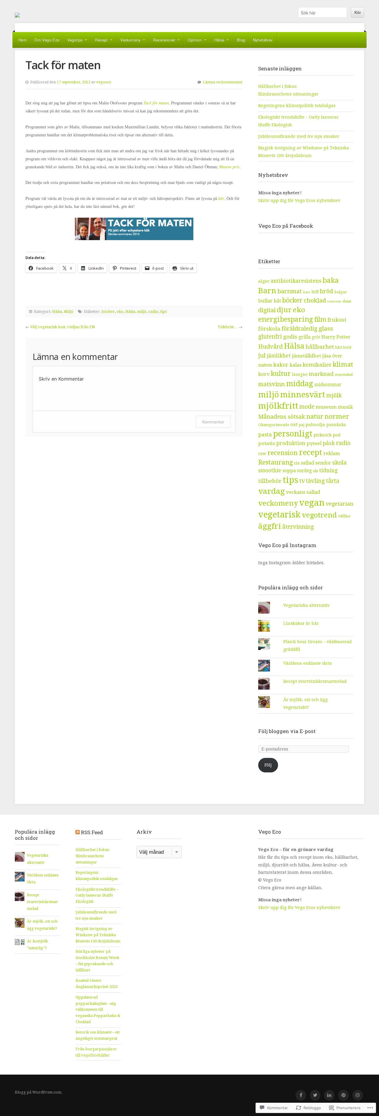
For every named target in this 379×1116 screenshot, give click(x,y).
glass (326, 328)
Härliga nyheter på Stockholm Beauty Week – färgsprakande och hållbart (97, 960)
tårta (332, 481)
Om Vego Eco (46, 40)
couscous (334, 301)
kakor (280, 365)
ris (297, 463)
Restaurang (275, 462)
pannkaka (336, 424)
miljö (142, 311)
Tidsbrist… (228, 327)
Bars (306, 292)
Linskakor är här (301, 623)
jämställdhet (306, 356)
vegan (312, 503)
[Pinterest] (343, 1095)
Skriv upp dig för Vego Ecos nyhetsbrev (299, 200)
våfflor (344, 516)
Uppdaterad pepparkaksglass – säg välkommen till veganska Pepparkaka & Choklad (98, 1009)
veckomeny (278, 503)
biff (315, 291)
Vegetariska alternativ (306, 605)
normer (337, 416)
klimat (343, 364)
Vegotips (75, 40)
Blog (241, 40)
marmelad (344, 375)
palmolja (315, 424)
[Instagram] (357, 1095)
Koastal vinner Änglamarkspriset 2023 (97, 983)
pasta (265, 435)
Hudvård (270, 346)
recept (310, 452)
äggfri (269, 525)
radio (153, 311)
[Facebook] (301, 1095)
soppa (289, 470)
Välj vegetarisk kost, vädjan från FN (62, 327)
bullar (265, 301)
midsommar (327, 384)
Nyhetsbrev (263, 40)
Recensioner (164, 40)
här (221, 198)
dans (347, 301)
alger (263, 281)
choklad (315, 300)
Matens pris (229, 166)
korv (264, 374)
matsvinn (271, 384)
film (320, 319)
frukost (336, 320)
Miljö (68, 311)
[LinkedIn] (329, 1095)
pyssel (314, 443)
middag (299, 383)
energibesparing (285, 320)
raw (262, 453)
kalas (295, 365)
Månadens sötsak (281, 416)
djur (284, 310)
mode (306, 406)
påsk (329, 443)
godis (290, 337)
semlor (323, 463)
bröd (326, 291)
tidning (328, 470)
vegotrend (319, 515)
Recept (101, 40)
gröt (316, 337)
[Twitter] (315, 1095)
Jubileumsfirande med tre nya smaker (298, 136)
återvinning (298, 526)
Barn (267, 290)
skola (339, 462)
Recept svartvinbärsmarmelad (315, 681)
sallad (307, 463)
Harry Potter (336, 337)
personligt (292, 433)
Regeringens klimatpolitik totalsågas (296, 105)
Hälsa (219, 40)
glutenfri (270, 336)
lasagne (300, 374)
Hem (22, 40)
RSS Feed (92, 832)
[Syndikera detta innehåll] (78, 832)
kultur (281, 373)
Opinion (195, 40)
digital (267, 310)
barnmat (289, 291)
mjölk (334, 395)
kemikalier (317, 365)
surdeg (304, 470)
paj (301, 425)
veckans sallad (303, 492)
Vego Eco (17, 15)
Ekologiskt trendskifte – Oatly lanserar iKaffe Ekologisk (97, 895)
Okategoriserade (273, 425)
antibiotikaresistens (296, 281)
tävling (315, 481)
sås (315, 471)
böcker (108, 311)
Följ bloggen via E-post (287, 731)
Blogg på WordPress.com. (38, 1092)
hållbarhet (320, 347)
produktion (291, 443)
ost (294, 424)
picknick (323, 435)
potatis (266, 443)
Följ (268, 765)
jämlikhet (279, 356)
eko (120, 311)
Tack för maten (156, 103)
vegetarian (340, 504)
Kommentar (213, 421)
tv (302, 481)
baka (330, 280)
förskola (269, 329)
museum (326, 407)
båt (277, 301)
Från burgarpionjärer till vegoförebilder (96, 1052)
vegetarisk (279, 515)
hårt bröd (343, 347)
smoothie (269, 470)
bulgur (340, 292)
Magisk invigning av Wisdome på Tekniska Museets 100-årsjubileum (98, 934)
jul (262, 355)
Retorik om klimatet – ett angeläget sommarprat (98, 1035)
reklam (331, 453)
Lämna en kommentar (223, 82)
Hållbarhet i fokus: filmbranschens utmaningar (93, 855)
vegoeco (103, 82)
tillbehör (270, 481)
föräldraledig (299, 328)
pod (337, 435)
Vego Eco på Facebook (285, 225)
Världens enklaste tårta (307, 663)
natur (314, 416)
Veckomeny (130, 40)
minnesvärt (302, 394)
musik (345, 407)
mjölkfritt (278, 406)
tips (163, 311)
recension (282, 453)
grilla (304, 337)
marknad (321, 374)
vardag (271, 491)
